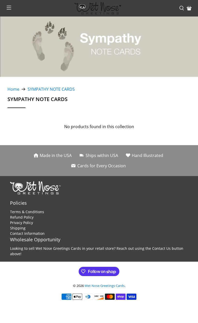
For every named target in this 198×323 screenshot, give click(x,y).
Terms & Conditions (27, 211)
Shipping (18, 228)
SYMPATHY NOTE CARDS (51, 89)
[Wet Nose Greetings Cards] (99, 8)
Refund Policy (22, 217)
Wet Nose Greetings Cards (105, 285)
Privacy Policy (21, 222)
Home (13, 89)
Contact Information (27, 233)
